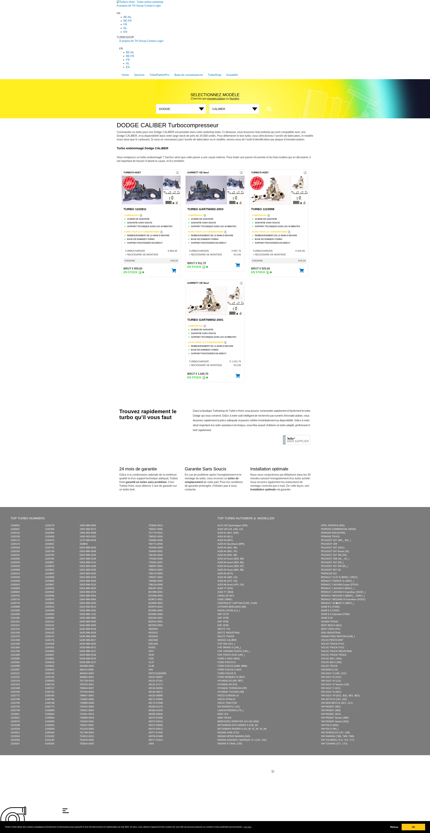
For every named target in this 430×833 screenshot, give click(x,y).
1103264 (15, 736)
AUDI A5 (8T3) (225, 573)
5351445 (153, 643)
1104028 (49, 610)
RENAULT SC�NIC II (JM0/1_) (337, 603)
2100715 (49, 684)
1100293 (15, 566)
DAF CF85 (223, 617)
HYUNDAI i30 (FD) (227, 684)
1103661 (49, 544)
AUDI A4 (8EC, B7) (228, 551)
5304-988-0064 (88, 599)
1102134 (15, 680)
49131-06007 (155, 677)
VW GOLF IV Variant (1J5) (335, 684)
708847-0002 (87, 695)
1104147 (49, 636)
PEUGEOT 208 (329, 544)
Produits (131, 767)
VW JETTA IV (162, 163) (334, 699)
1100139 (15, 536)
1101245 (15, 632)
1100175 (15, 544)
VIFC (151, 651)
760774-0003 (155, 544)
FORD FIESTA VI (227, 662)
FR (125, 24)
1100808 (15, 606)
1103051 (15, 717)
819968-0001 (155, 603)
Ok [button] (413, 827)
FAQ (164, 767)
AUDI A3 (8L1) (225, 536)
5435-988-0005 (88, 621)
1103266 (15, 740)
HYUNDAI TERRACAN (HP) (232, 688)
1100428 (15, 577)
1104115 (49, 625)
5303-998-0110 (88, 584)
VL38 (151, 666)
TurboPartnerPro (159, 74)
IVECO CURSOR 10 (228, 695)
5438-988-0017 (88, 640)
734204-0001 (87, 721)
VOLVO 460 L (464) (331, 658)
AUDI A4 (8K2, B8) (227, 555)
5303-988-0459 (88, 580)
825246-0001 (155, 617)
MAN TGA (223, 714)
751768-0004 (87, 732)
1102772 (15, 695)
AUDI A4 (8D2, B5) (227, 547)
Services (139, 74)
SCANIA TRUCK (329, 621)
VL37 (151, 662)
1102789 (15, 699)
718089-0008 (87, 703)
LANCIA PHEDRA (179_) (231, 710)
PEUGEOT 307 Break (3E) (335, 551)
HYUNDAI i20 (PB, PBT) (230, 680)
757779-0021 (155, 532)
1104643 (49, 669)
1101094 (15, 614)
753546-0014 (155, 525)
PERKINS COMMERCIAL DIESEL (338, 529)
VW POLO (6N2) (330, 725)
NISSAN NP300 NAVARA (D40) (234, 736)
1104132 (49, 632)
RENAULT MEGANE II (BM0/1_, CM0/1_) (343, 595)
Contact (149, 5)
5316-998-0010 (88, 606)
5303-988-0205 (88, 569)
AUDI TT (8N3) (225, 592)
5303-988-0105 (88, 555)
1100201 (15, 555)
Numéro (234, 98)
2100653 (49, 680)
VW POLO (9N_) (330, 728)
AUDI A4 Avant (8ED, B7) (231, 566)
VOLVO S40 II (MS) (331, 662)
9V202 (151, 647)
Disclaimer (124, 775)
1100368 (15, 569)
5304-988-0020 (88, 588)
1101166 (15, 617)
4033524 (153, 636)
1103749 (49, 551)
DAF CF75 (223, 614)
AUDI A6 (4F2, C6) (227, 580)
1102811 (15, 714)
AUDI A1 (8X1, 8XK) (228, 532)
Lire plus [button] (247, 827)
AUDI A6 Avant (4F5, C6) (231, 584)
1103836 (49, 577)
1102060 (15, 658)
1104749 (49, 673)
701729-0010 (87, 680)
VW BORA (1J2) (329, 669)
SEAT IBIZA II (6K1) (331, 625)
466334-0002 (87, 673)
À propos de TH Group (130, 5)
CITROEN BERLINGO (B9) (232, 606)
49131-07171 (155, 684)
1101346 (15, 643)
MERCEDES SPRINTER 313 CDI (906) (238, 721)
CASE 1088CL (225, 599)
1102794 (15, 706)
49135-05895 (155, 695)
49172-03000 (155, 699)
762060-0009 (155, 547)
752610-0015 (87, 736)
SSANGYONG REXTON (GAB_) (338, 636)
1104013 (49, 606)
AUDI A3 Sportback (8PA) (231, 544)
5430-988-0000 (88, 617)
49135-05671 (155, 691)
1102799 (15, 710)
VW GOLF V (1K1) (331, 688)
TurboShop (214, 74)
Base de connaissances (188, 74)
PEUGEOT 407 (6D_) (332, 562)
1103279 (49, 525)
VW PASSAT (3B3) (331, 710)
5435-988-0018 (88, 629)
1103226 (15, 728)
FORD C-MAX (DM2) (229, 658)
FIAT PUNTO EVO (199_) (231, 654)
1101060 (15, 610)
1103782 (49, 558)
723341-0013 (87, 714)
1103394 (49, 532)
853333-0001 (155, 625)
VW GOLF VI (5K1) (331, 691)
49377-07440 (155, 732)
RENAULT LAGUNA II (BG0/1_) (337, 588)
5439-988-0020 (88, 643)
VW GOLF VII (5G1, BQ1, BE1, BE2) (340, 695)
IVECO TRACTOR (227, 703)
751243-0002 (87, 728)
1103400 (49, 536)
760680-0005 (155, 540)
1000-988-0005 (88, 525)
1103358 (49, 529)
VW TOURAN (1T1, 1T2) (334, 743)
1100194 (15, 551)
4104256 (49, 743)
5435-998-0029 (88, 632)
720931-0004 (87, 710)
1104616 (49, 662)
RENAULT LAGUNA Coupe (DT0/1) (339, 584)
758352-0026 (155, 536)
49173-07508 (155, 703)
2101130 (49, 740)
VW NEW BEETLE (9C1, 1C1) (337, 703)
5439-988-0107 (88, 651)
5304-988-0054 (88, 595)
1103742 (49, 547)
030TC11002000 (157, 673)
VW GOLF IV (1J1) (331, 680)
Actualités (232, 74)
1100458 (15, 580)
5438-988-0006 (88, 636)
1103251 (15, 732)
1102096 (15, 666)
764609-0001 (155, 551)
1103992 (49, 603)
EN (125, 31)
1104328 (49, 643)
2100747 (49, 688)
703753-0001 (87, 684)
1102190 (15, 691)
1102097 (15, 669)
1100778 (15, 603)
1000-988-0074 (88, 529)
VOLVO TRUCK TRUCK (333, 654)
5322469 (153, 640)
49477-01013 (155, 740)
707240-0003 (87, 691)
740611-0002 (87, 725)
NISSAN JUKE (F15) (228, 732)
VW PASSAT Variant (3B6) (335, 717)
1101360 (15, 647)
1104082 (49, 617)
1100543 (15, 584)
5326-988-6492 (88, 610)
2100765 (49, 699)
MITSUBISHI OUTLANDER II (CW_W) (238, 725)
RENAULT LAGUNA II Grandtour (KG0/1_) (343, 592)
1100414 (15, 573)
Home (125, 74)
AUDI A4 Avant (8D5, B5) (231, 558)
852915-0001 (155, 621)
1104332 (49, 647)
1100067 (15, 529)
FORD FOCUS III (227, 673)
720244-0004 (87, 706)
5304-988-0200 (88, 603)
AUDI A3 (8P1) (225, 540)
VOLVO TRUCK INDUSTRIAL (336, 651)
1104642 (49, 666)
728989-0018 (87, 717)
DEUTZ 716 (224, 629)
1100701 (15, 595)
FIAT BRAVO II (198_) (229, 647)
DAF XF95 (223, 625)
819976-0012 (155, 606)
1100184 (15, 547)
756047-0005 (155, 529)
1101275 (15, 636)
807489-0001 (155, 592)
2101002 (49, 736)
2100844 (49, 717)
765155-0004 (155, 555)
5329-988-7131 (88, 614)
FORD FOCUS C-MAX (229, 669)
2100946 (49, 732)
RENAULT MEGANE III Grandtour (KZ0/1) (343, 599)
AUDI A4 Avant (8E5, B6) (231, 562)
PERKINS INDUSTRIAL (333, 532)
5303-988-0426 (88, 577)
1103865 (49, 580)
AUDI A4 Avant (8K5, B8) (231, 569)
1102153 (15, 684)
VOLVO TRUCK (329, 666)
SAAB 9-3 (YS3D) (330, 606)
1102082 (15, 662)
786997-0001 (155, 566)
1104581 (49, 658)
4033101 (153, 632)
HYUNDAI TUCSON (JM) (231, 691)
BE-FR (127, 20)
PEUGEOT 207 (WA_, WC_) (336, 540)
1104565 (49, 651)
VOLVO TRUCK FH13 (332, 647)
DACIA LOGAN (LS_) (229, 610)
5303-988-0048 (88, 551)
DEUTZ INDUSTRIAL (229, 632)
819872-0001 (155, 599)
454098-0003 (87, 666)
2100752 (49, 691)
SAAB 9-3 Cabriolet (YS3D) (335, 614)
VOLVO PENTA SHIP (332, 640)
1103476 (49, 540)
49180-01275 (155, 706)
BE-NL (127, 17)
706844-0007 (87, 688)
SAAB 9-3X (327, 617)
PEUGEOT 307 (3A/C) (333, 547)
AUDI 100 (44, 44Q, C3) (230, 529)
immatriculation (216, 98)
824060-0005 (155, 614)
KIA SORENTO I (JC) (229, 706)
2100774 (49, 706)
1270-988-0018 (88, 540)
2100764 (49, 695)
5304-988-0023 (88, 592)
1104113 (49, 621)
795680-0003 (155, 580)
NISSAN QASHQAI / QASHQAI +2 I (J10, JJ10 (242, 740)
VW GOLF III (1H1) (331, 677)
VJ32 (151, 658)
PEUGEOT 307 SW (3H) (334, 555)
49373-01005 (155, 717)
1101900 (15, 654)
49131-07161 (155, 680)
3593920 (153, 629)
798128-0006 (155, 584)
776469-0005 (155, 558)
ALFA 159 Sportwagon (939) (233, 525)
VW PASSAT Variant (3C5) (335, 721)
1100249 (15, 562)
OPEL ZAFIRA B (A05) (333, 525)
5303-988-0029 (88, 547)
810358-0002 (155, 595)
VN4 (150, 669)
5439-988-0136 (88, 654)
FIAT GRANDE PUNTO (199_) (234, 651)
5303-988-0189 (88, 566)
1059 (151, 743)
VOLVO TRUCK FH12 (332, 643)
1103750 (49, 555)
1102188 (15, 688)
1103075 (15, 721)
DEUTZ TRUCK (226, 636)
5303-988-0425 (88, 573)
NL (125, 28)
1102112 (15, 673)
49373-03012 (155, 728)
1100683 (15, 588)
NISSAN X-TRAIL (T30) (230, 743)
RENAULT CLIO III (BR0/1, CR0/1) (339, 577)
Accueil (123, 767)
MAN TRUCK (224, 717)
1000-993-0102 (88, 536)
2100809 (49, 710)
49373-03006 (155, 725)
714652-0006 (87, 699)
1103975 (49, 599)
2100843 (49, 714)
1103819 (49, 566)
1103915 (49, 588)
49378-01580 (155, 736)
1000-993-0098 (88, 532)
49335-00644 (155, 714)
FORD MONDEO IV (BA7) (231, 677)
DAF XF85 (223, 621)
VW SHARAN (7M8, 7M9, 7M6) (337, 736)
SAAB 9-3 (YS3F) (330, 610)
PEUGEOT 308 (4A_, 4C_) (335, 558)
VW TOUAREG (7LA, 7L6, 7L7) (337, 740)
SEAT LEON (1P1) (330, 629)
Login (157, 5)
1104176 (49, 640)
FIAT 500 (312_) (226, 643)
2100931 (49, 725)
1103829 (49, 573)
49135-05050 (155, 688)
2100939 (49, 728)
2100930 (49, 721)
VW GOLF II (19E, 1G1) (333, 673)
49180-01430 (155, 710)
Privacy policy (126, 779)
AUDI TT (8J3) (225, 588)
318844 (84, 544)
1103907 (49, 584)
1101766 (15, 651)
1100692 (15, 592)
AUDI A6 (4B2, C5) (227, 577)
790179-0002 (155, 573)
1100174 (15, 540)
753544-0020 (87, 743)
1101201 (15, 621)
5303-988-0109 (88, 558)
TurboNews (155, 767)
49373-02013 (155, 721)
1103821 (49, 569)
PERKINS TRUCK (330, 536)
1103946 (49, 595)
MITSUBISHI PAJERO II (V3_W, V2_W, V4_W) (242, 728)
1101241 (15, 625)
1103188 (15, 725)
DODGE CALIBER (227, 640)
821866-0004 (155, 610)
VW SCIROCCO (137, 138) (335, 732)
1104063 (49, 614)
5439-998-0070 (88, 658)
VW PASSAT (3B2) (331, 706)
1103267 (15, 743)
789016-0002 (155, 569)
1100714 (15, 599)
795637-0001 (155, 577)
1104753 (49, 677)
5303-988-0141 (88, 562)
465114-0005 (87, 669)
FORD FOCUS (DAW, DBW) (232, 666)
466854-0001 (87, 677)
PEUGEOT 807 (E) (331, 569)
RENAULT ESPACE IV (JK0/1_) (337, 580)
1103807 (49, 562)
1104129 (49, 629)
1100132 (15, 532)
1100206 (15, 558)
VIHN (151, 654)
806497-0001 (155, 588)
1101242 (15, 629)
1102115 (15, 677)
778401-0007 (155, 562)
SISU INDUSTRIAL (331, 632)
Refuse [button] (394, 827)
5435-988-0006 (88, 625)
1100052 (15, 525)
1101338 (15, 640)
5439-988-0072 (88, 647)
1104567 (49, 654)
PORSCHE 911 (329, 573)
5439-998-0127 (88, 662)
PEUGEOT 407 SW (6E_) (334, 566)
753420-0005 (87, 740)
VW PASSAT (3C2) (331, 714)
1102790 (15, 703)
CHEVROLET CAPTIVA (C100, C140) (237, 603)
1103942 (49, 592)
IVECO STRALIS (226, 699)
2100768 (49, 703)
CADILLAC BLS (226, 595)
